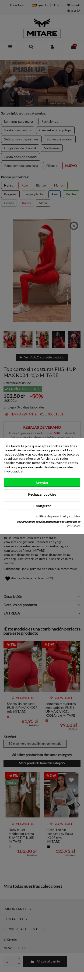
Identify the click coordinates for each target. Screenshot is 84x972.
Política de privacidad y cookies (57, 516)
